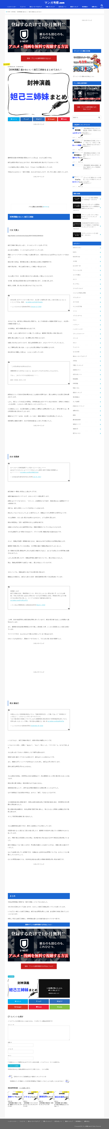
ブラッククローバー (78, 333)
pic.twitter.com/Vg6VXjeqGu (34, 302)
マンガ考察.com (54, 2)
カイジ (75, 279)
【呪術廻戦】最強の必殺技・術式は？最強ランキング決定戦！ (92, 166)
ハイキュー (76, 324)
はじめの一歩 (77, 265)
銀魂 (74, 415)
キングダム (76, 284)
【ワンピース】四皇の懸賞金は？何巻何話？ (90, 198)
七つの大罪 (76, 351)
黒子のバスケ (77, 433)
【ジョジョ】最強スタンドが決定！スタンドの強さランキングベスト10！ (92, 179)
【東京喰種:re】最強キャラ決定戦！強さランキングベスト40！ (91, 154)
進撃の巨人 (94, 6)
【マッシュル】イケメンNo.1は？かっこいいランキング (90, 216)
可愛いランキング (50, 6)
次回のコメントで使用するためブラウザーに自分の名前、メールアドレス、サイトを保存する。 (35, 1062)
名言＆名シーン (62, 6)
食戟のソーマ (77, 424)
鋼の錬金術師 (77, 419)
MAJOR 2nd (76, 256)
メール (10, 1049)
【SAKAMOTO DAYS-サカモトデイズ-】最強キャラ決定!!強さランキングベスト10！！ (86, 225)
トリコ (75, 311)
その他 (75, 261)
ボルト (75, 342)
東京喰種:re (85, 6)
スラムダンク (77, 297)
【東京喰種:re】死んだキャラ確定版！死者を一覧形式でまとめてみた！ (92, 130)
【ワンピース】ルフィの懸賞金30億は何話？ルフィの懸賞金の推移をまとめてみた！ (86, 207)
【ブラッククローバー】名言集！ (90, 234)
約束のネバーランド (78, 406)
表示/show (46, 206)
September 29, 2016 (37, 725)
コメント (11, 1024)
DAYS (74, 252)
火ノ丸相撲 (76, 401)
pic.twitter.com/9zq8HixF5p (56, 721)
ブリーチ (75, 338)
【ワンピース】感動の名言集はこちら (83, 76)
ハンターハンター (11, 6)
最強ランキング (74, 6)
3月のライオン (77, 247)
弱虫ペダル (76, 388)
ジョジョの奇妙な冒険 (79, 293)
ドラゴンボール (77, 315)
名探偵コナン (77, 370)
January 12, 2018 (36, 306)
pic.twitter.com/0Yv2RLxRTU (19, 600)
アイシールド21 (77, 270)
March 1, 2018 (41, 605)
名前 (10, 1042)
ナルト (75, 320)
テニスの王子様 (77, 306)
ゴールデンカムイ (78, 288)
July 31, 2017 (37, 477)
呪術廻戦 (75, 379)
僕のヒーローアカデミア (36, 6)
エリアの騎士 (77, 275)
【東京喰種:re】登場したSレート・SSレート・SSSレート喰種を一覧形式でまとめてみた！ (92, 142)
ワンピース (23, 6)
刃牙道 (75, 360)
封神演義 (12, 976)
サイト (9, 1055)
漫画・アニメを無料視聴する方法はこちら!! (39, 966)
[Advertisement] (39, 140)
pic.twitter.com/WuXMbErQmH (29, 472)
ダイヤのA (76, 302)
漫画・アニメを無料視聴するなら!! (39, 58)
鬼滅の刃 (75, 428)
